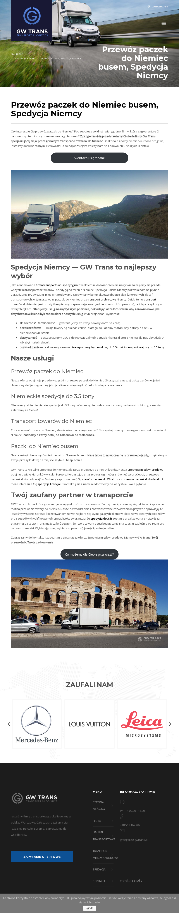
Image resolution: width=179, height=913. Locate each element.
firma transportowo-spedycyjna (57, 285)
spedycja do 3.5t (101, 518)
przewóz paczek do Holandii (141, 479)
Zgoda (89, 908)
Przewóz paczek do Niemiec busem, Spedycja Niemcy (48, 58)
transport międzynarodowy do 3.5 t (95, 347)
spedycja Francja (49, 484)
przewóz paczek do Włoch (98, 479)
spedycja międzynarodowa (146, 470)
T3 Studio (136, 880)
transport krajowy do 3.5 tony (145, 347)
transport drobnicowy (102, 299)
